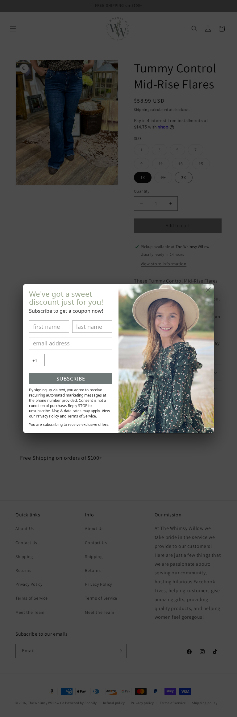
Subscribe (70, 378)
